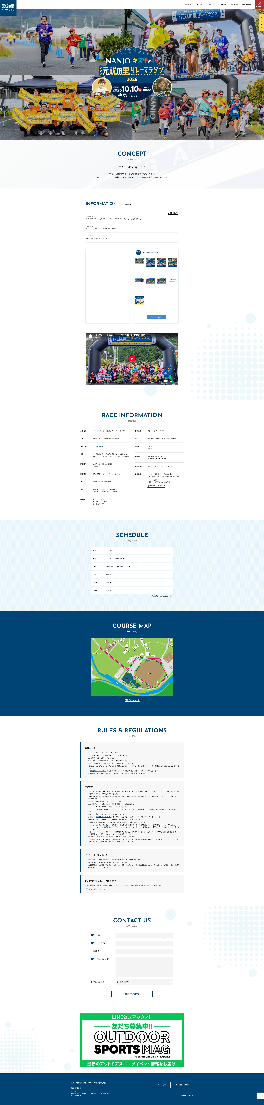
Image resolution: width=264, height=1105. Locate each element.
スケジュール (199, 4)
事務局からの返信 (97, 982)
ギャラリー (234, 4)
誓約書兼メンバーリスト (157, 485)
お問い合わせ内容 (102, 959)
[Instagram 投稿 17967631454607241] (172, 286)
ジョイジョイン (152, 466)
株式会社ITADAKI (98, 446)
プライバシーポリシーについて (95, 889)
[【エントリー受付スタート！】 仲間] (139, 265)
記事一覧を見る (174, 213)
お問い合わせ (246, 4)
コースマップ (212, 4)
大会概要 (188, 4)
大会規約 (223, 4)
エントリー (162, 1085)
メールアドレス (101, 943)
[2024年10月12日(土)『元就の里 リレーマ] (139, 284)
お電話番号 (95, 951)
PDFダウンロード (133, 700)
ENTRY (259, 7)
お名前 (97, 935)
